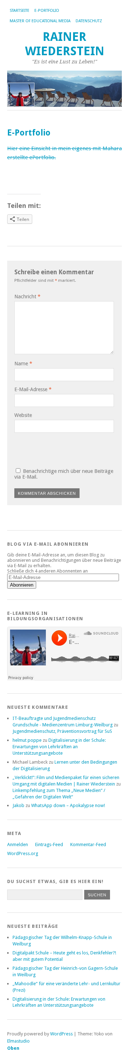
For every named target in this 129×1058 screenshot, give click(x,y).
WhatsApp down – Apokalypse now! (68, 805)
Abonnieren (21, 585)
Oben (13, 1048)
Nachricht (27, 296)
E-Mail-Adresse (33, 389)
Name (23, 363)
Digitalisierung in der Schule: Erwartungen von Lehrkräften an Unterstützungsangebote (59, 746)
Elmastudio (18, 1041)
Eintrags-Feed (49, 844)
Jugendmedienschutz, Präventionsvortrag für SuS (62, 731)
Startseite (19, 10)
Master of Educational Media (40, 21)
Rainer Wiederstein (64, 44)
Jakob (18, 805)
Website (23, 415)
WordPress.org (22, 853)
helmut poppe (27, 740)
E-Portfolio (46, 10)
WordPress (61, 1033)
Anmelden (17, 844)
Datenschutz (89, 21)
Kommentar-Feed (88, 844)
